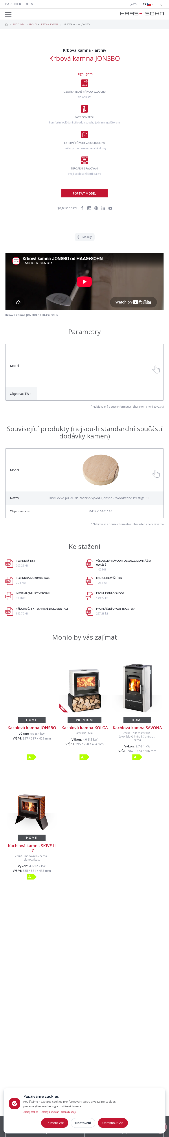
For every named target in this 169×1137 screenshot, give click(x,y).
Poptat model (84, 193)
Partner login (19, 4)
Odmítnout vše (112, 1123)
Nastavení (83, 1123)
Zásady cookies (30, 1111)
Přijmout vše (55, 1123)
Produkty (18, 24)
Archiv (33, 24)
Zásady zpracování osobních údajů (58, 1111)
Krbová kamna (49, 24)
